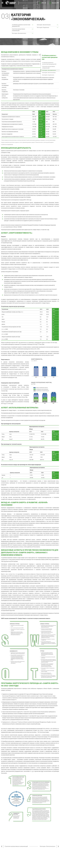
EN (42, 2)
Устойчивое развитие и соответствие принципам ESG (21, 25)
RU (40, 2)
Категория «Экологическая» (44, 24)
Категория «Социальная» (43, 27)
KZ (45, 2)
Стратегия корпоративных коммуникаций (18, 29)
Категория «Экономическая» (19, 33)
